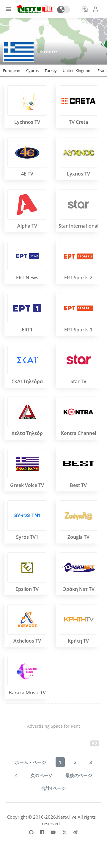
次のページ (41, 775)
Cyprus (32, 70)
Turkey (51, 70)
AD (94, 743)
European (11, 70)
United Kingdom (77, 70)
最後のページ (78, 775)
